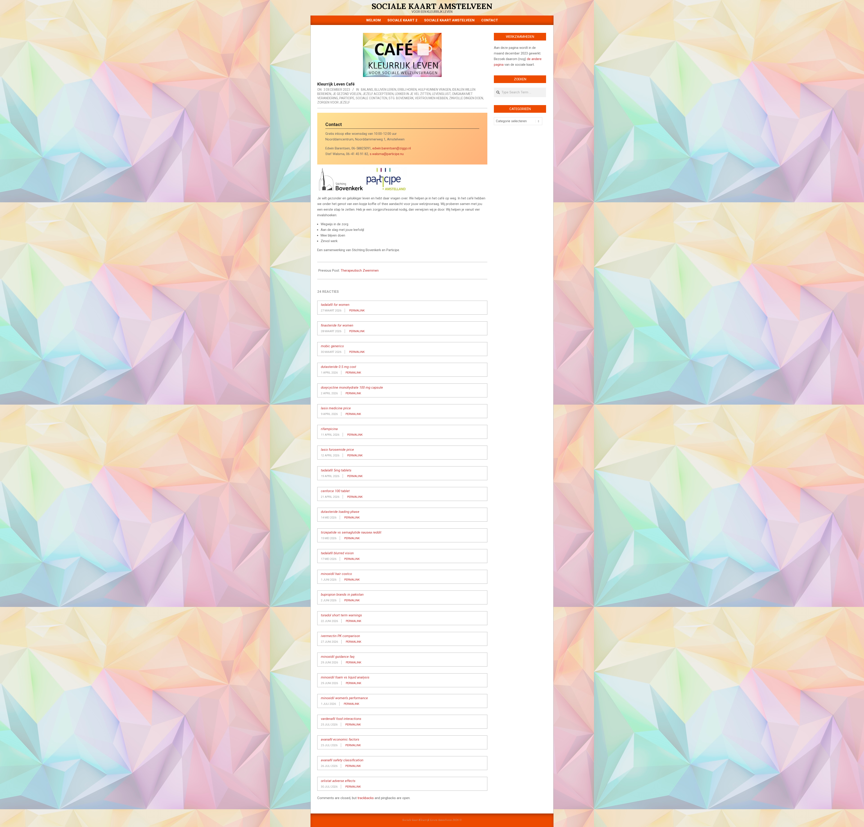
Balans (367, 89)
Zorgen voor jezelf (333, 102)
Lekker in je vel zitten (413, 94)
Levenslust (441, 94)
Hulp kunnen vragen (434, 89)
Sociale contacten (371, 98)
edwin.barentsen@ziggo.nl (391, 148)
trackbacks (366, 798)
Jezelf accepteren (378, 94)
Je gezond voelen (347, 94)
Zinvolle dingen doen (466, 98)
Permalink (357, 310)
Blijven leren (385, 89)
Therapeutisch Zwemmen (360, 270)
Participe (346, 98)
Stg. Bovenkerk (401, 98)
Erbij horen (407, 89)
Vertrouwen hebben (431, 98)
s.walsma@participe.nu (387, 154)
